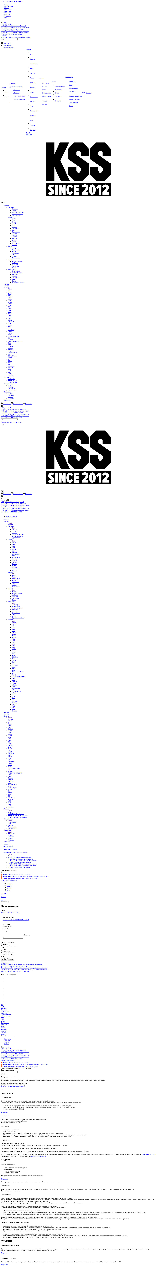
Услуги (6, 377)
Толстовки (15, 264)
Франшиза (4, 1010)
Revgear (10, 348)
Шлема (14, 248)
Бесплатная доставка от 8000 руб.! (11, 1)
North (9, 335)
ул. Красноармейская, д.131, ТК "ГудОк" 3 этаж (20, 878)
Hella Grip (11, 321)
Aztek (9, 294)
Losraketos (11, 330)
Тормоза (14, 235)
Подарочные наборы (18, 282)
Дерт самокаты (16, 215)
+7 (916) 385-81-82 (12, 29)
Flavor (10, 317)
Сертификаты (16, 277)
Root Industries (12, 352)
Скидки (6, 284)
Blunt (9, 295)
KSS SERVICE (12, 382)
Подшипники (16, 232)
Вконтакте (10, 884)
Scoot (9, 354)
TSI (9, 364)
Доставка (11, 395)
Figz (9, 315)
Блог (9, 385)
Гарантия (11, 398)
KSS (9, 326)
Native (10, 333)
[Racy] (5, 95)
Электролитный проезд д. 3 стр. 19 (16, 874)
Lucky (10, 331)
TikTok (9, 890)
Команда (10, 387)
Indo (9, 323)
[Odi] (8, 94)
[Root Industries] (7, 95)
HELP (2, 1026)
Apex (9, 292)
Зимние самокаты (17, 214)
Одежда (11, 259)
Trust (9, 362)
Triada (10, 361)
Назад (10, 523)
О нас (2, 1006)
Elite (9, 307)
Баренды (14, 241)
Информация (8, 384)
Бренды (6, 287)
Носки (14, 268)
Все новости (4, 963)
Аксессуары (12, 269)
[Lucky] (6, 94)
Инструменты (16, 271)
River (9, 351)
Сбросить (10, 959)
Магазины (4, 35)
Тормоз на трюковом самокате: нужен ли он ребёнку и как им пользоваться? (24, 969)
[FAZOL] (6, 92)
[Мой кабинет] (2, 406)
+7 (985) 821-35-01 (13, 26)
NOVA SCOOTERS (14, 336)
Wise (9, 372)
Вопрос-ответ (12, 390)
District (10, 300)
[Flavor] (7, 92)
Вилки (14, 223)
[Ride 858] (6, 95)
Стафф (14, 281)
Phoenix (10, 339)
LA (9, 328)
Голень (14, 251)
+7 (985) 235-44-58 (15, 27)
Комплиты (15, 209)
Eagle (9, 305)
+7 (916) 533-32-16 (11, 34)
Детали (10, 217)
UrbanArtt (11, 366)
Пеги (13, 230)
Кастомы (14, 210)
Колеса (14, 222)
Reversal (10, 346)
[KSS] (5, 94)
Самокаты (11, 207)
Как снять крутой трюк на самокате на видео (15, 971)
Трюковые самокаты (16, 87)
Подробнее (4, 1112)
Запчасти (14, 245)
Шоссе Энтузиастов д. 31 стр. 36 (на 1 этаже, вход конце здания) (25, 876)
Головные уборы (17, 261)
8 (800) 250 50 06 (6, 24)
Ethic (9, 310)
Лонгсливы (15, 266)
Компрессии (15, 228)
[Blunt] (6, 90)
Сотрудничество (6, 1016)
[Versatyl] (6, 97)
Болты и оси (15, 243)
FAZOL (10, 313)
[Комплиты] (13, 90)
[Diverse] (8, 90)
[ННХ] (8, 97)
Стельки (14, 256)
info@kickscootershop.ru (10, 880)
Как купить (7, 392)
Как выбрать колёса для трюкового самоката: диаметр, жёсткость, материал (24, 968)
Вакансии (4, 1013)
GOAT (10, 320)
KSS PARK (11, 379)
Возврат (10, 397)
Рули (13, 220)
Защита (10, 246)
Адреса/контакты (6, 1014)
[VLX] (7, 97)
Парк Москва (8, 6)
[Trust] (5, 97)
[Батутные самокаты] (13, 96)
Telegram (9, 886)
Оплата (10, 393)
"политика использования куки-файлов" (13, 1086)
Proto (9, 343)
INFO (2, 1018)
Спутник (11, 375)
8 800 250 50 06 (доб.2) (149, 1154)
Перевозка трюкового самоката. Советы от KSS (15, 966)
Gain (9, 318)
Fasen (9, 312)
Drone (10, 303)
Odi (9, 338)
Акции (6, 285)
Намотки (14, 238)
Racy (9, 344)
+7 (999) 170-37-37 (15, 32)
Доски (14, 219)
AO (9, 290)
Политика (4, 1034)
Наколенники (16, 250)
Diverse (10, 302)
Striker (10, 357)
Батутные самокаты (18, 212)
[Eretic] (5, 92)
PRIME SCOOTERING (15, 341)
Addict (10, 289)
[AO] (5, 90)
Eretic (9, 308)
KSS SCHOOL (12, 380)
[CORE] (7, 90)
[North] (7, 94)
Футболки (15, 263)
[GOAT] (8, 92)
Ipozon (10, 325)
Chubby (10, 297)
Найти (3, 1073)
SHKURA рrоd (12, 356)
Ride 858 (10, 349)
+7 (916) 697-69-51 (15, 31)
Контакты (7, 400)
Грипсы (14, 240)
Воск (13, 279)
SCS (13, 225)
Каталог (6, 205)
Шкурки (14, 236)
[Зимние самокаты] (13, 99)
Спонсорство (12, 388)
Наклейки (15, 274)
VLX (9, 370)
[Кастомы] (13, 93)
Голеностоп (15, 253)
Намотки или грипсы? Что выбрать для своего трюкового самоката (22, 964)
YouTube (9, 888)
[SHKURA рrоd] (8, 95)
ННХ (9, 374)
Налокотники (16, 258)
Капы (13, 254)
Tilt (9, 359)
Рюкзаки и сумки (17, 272)
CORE (10, 299)
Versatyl (10, 367)
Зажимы (14, 227)
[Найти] (1, 41)
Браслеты (14, 276)
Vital (9, 369)
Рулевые (14, 233)
